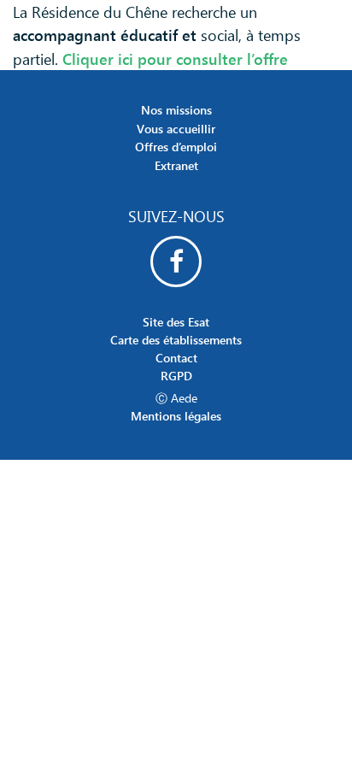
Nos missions (176, 110)
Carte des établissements (176, 340)
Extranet (176, 165)
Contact (176, 358)
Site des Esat (176, 322)
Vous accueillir (176, 129)
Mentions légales (176, 416)
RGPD (176, 375)
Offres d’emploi (176, 146)
